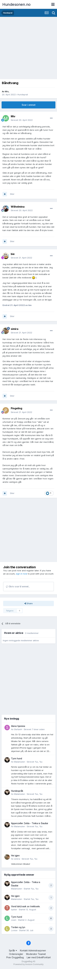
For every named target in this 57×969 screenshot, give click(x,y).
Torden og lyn (18, 927)
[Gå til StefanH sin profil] (7, 727)
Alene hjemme (18, 726)
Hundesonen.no (16, 4)
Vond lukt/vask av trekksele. (25, 906)
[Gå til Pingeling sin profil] (6, 410)
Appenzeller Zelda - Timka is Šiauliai (29, 823)
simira (17, 859)
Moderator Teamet (36, 954)
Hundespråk (17, 791)
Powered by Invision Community (28, 964)
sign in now (21, 573)
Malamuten (19, 761)
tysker (14, 909)
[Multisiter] (5, 194)
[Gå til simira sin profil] (6, 331)
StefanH (18, 729)
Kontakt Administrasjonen (33, 950)
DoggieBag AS (28, 961)
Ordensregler (16, 954)
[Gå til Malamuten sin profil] (7, 760)
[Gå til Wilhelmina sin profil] (6, 208)
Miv (7, 91)
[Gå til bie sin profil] (6, 256)
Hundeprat (22, 94)
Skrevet (22, 120)
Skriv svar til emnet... (19, 586)
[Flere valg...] (51, 118)
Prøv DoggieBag (15, 957)
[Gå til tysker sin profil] (7, 908)
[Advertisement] (28, 47)
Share (29, 603)
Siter (12, 194)
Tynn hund (16, 758)
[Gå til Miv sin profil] (6, 118)
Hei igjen (15, 855)
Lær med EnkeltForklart (39, 957)
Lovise (14, 930)
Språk (12, 950)
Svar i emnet (28, 104)
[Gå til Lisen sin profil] (7, 918)
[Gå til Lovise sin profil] (7, 928)
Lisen (13, 920)
